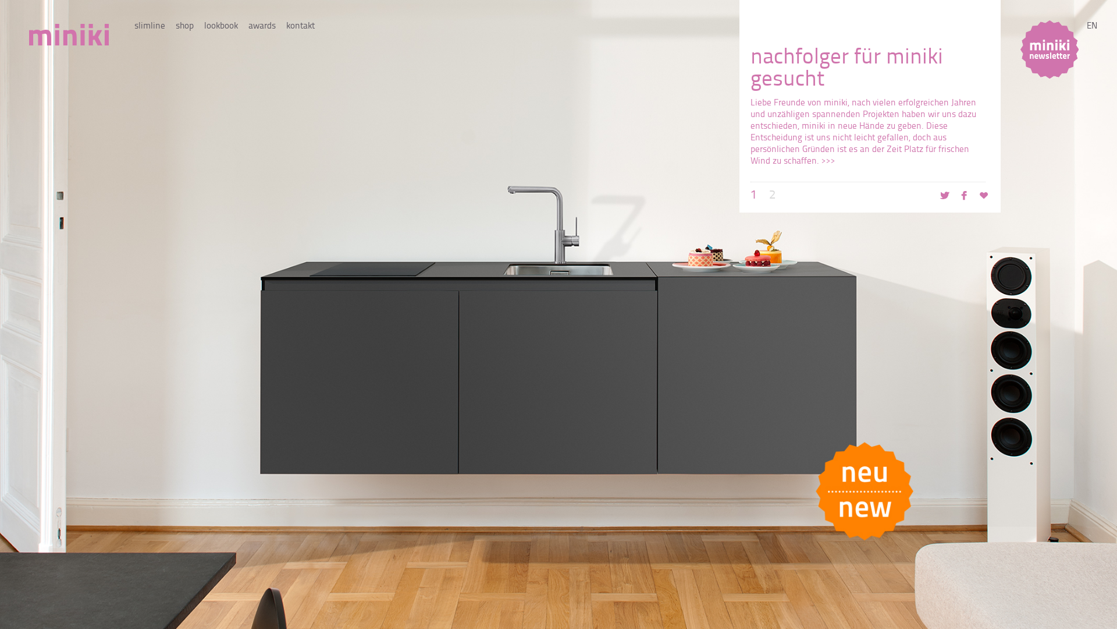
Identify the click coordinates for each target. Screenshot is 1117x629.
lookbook (221, 26)
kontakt (300, 26)
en (1092, 26)
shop (185, 26)
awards (262, 26)
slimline (149, 26)
